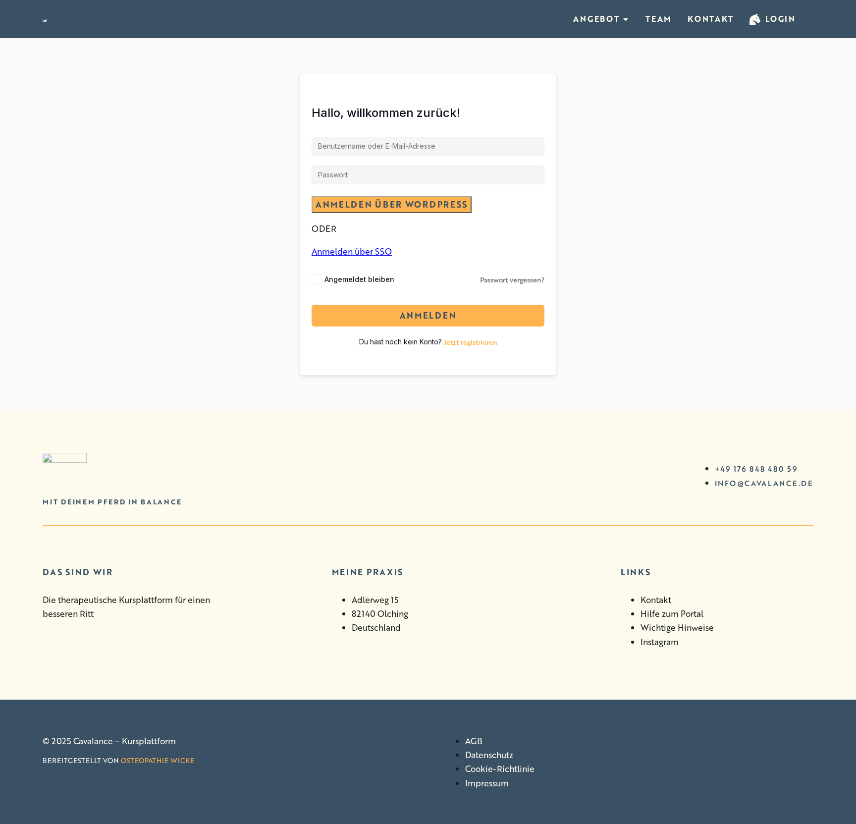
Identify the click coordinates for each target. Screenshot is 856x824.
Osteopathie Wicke (157, 760)
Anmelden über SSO (352, 251)
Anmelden (428, 315)
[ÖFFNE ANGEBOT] (626, 19)
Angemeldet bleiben (359, 279)
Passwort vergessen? (512, 279)
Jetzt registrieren (470, 342)
